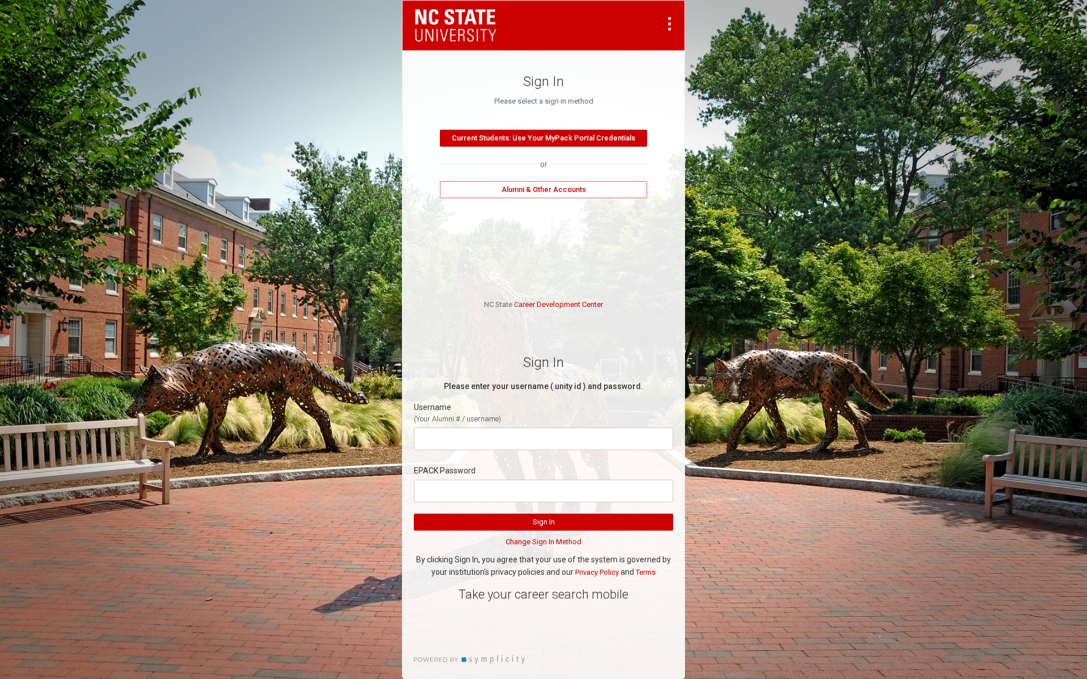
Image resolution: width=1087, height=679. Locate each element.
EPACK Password (445, 470)
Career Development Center (558, 304)
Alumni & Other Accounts (544, 189)
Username (432, 407)
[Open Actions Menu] (670, 23)
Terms (646, 572)
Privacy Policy (597, 572)
